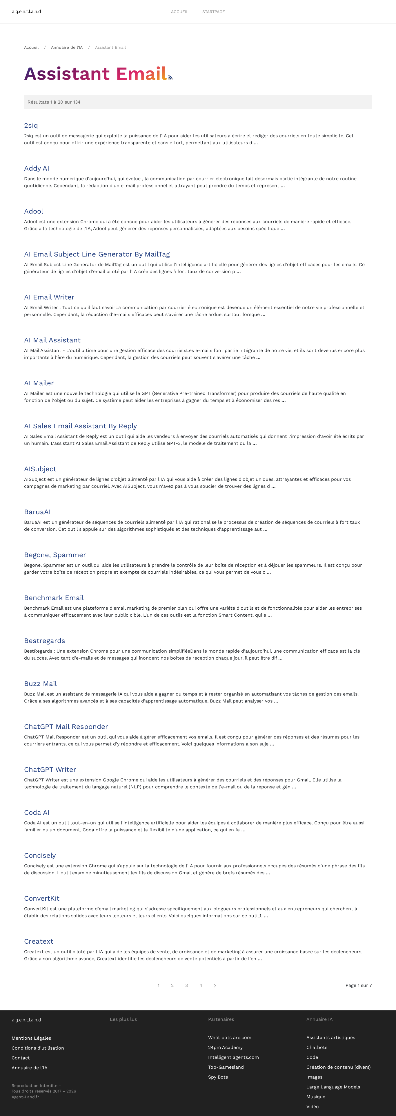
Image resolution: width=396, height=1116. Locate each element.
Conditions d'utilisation (38, 1048)
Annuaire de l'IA (67, 47)
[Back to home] (31, 11)
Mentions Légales (31, 1038)
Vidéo (312, 1106)
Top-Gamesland (226, 1067)
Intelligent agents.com (233, 1057)
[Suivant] (215, 985)
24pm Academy (225, 1047)
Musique (315, 1096)
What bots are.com (229, 1037)
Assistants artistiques (330, 1037)
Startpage (213, 11)
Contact (21, 1058)
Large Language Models (333, 1087)
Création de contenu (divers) (338, 1067)
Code (312, 1057)
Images (314, 1077)
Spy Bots (218, 1077)
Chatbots (316, 1047)
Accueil (179, 11)
